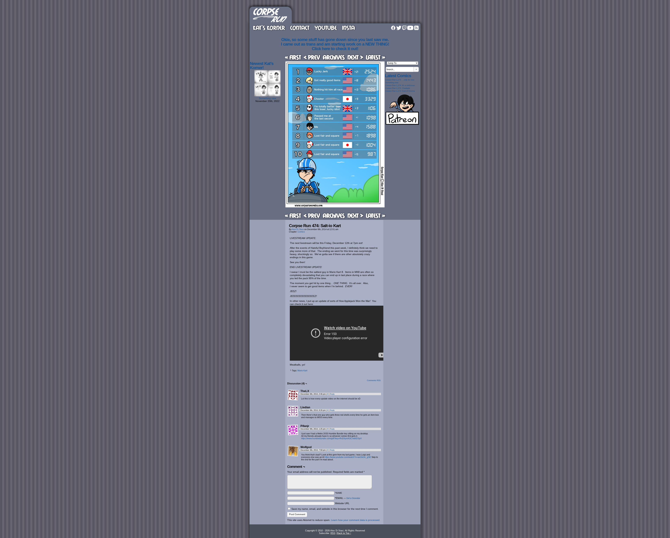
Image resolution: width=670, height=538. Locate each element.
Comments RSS (374, 380)
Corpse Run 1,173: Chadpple (397, 88)
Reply (332, 394)
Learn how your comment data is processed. (355, 520)
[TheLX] (293, 395)
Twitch (404, 28)
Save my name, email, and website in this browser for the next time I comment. (334, 508)
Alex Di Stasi (298, 229)
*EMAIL (347, 498)
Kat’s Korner (269, 27)
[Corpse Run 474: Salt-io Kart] (335, 206)
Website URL (342, 503)
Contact (299, 27)
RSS (416, 28)
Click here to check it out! (335, 48)
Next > (355, 57)
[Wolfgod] (293, 451)
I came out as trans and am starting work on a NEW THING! (335, 44)
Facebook (393, 28)
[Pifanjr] (293, 430)
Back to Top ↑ (344, 533)
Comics (301, 232)
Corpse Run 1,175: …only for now (399, 80)
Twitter (398, 28)
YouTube (326, 27)
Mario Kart (302, 370)
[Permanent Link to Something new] (267, 95)
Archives (334, 57)
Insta (348, 27)
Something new (267, 98)
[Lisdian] (293, 411)
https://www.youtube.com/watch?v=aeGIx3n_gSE (348, 457)
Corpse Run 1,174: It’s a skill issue (400, 85)
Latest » (375, 57)
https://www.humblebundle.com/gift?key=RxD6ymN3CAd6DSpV (331, 438)
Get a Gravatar (353, 498)
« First (293, 57)
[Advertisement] (356, 14)
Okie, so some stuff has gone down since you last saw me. (335, 39)
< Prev (312, 57)
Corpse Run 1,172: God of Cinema (400, 91)
